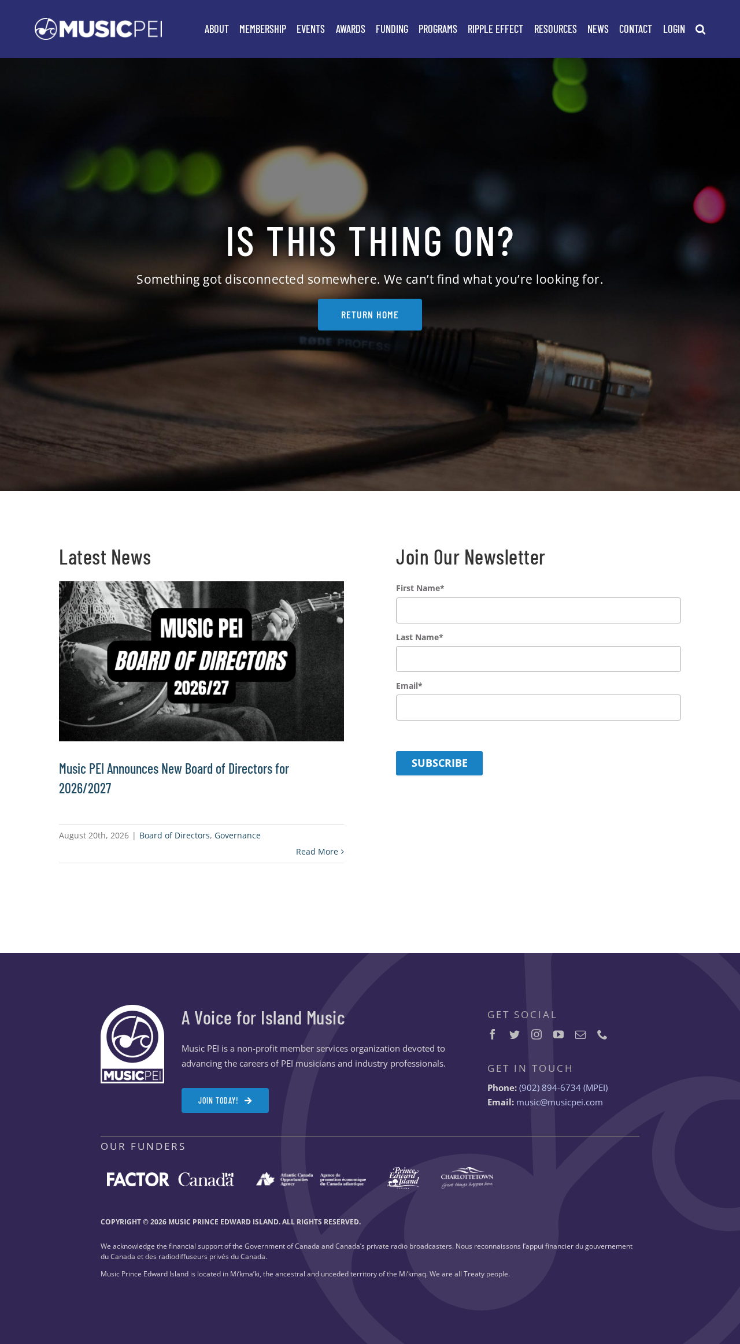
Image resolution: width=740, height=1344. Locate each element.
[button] (700, 29)
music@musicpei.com (559, 1102)
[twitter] (514, 1034)
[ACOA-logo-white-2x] (311, 1176)
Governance (237, 835)
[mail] (580, 1034)
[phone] (602, 1034)
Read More (317, 851)
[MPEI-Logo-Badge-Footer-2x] (132, 1009)
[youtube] (558, 1034)
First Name (420, 588)
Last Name (419, 637)
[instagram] (536, 1034)
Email (409, 686)
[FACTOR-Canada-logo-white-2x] (170, 1176)
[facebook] (492, 1034)
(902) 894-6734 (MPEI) (563, 1087)
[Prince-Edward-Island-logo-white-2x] (403, 1171)
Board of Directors (174, 835)
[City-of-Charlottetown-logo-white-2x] (467, 1171)
